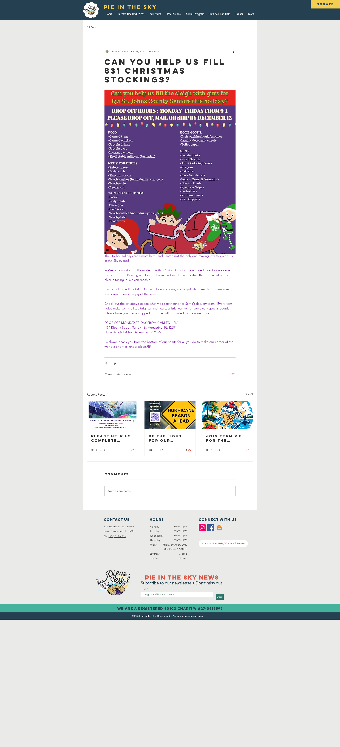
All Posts (92, 27)
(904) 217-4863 (117, 536)
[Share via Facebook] (106, 363)
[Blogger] (219, 527)
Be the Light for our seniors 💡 (165, 438)
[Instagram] (202, 527)
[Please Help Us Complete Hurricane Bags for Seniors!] (112, 415)
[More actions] (233, 51)
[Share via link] (115, 363)
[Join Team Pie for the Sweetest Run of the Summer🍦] (227, 415)
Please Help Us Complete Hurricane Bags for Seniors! (111, 438)
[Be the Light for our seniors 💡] (170, 415)
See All (249, 394)
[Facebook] (210, 527)
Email (144, 589)
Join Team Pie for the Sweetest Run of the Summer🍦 (225, 438)
